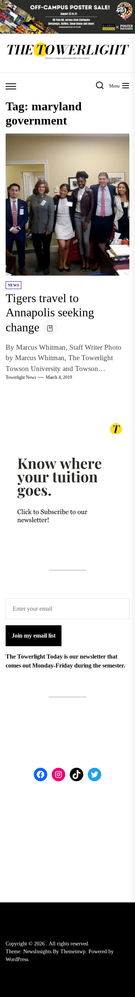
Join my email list (34, 635)
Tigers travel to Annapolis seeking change (50, 312)
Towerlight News (21, 377)
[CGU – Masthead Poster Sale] (67, 4)
